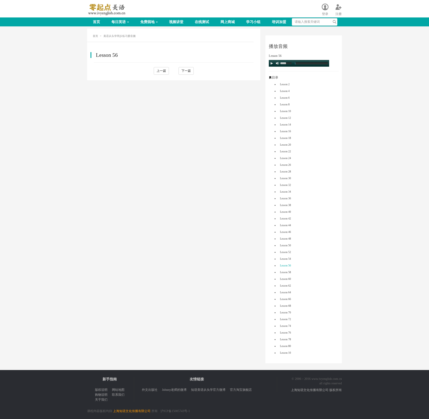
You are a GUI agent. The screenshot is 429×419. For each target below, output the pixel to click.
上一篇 (161, 70)
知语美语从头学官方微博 (208, 389)
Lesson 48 (285, 238)
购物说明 (101, 394)
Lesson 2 (285, 84)
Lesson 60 (285, 279)
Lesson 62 (285, 285)
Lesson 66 (285, 299)
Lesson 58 (285, 272)
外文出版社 (150, 389)
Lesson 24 (285, 158)
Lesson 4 (285, 91)
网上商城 (228, 22)
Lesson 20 (285, 144)
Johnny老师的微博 (174, 389)
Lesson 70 (285, 312)
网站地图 (118, 389)
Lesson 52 (285, 252)
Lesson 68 (285, 305)
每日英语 (119, 22)
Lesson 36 (285, 198)
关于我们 (101, 399)
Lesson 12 (285, 117)
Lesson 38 (285, 205)
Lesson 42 (285, 218)
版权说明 (101, 389)
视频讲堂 (176, 22)
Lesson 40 (285, 211)
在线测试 (202, 22)
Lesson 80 (285, 346)
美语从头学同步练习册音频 (119, 36)
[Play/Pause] (271, 63)
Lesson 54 (285, 258)
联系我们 (118, 394)
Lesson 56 (285, 265)
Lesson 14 (285, 124)
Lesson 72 (285, 319)
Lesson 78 (285, 339)
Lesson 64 (285, 292)
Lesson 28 (285, 171)
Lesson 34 (285, 191)
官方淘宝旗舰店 (241, 389)
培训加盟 (279, 22)
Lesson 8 (285, 104)
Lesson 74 (285, 326)
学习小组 (253, 22)
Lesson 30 (285, 178)
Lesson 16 (285, 131)
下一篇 (186, 70)
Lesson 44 (285, 225)
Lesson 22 (285, 151)
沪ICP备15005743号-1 (175, 411)
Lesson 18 (285, 138)
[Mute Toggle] (277, 63)
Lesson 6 (285, 97)
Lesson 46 (285, 232)
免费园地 (148, 22)
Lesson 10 (285, 111)
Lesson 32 (285, 185)
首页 (96, 22)
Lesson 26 (285, 164)
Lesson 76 (285, 332)
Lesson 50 (285, 245)
